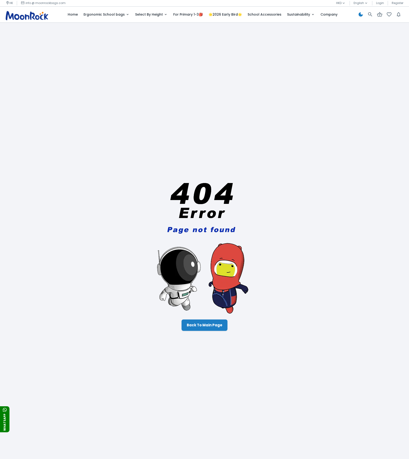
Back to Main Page (204, 325)
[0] (379, 14)
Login (380, 3)
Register (397, 3)
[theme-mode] (360, 14)
